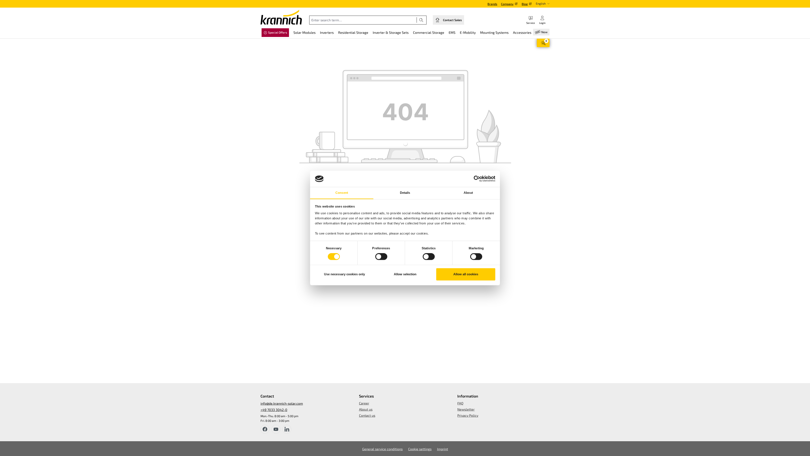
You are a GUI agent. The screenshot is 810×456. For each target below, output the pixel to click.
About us (366, 409)
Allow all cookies (465, 274)
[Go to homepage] (281, 17)
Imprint (442, 449)
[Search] (421, 20)
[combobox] (363, 20)
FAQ (460, 403)
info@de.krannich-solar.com (282, 403)
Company (507, 4)
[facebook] (265, 429)
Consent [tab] (341, 192)
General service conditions (382, 449)
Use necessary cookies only (344, 274)
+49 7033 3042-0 (274, 410)
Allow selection (405, 274)
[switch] (381, 256)
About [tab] (468, 192)
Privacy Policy (467, 415)
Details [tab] (405, 192)
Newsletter (466, 409)
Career (364, 403)
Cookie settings (420, 449)
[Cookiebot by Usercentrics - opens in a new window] (476, 179)
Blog (525, 4)
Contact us (367, 415)
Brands (492, 4)
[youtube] (276, 429)
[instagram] (287, 429)
